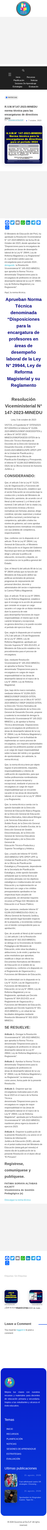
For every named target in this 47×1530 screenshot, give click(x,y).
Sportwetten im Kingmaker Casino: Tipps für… (30, 1498)
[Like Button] (25, 141)
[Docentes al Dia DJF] (23, 8)
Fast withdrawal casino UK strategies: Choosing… (30, 1483)
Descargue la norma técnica (18, 1200)
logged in (21, 1330)
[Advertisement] (23, 40)
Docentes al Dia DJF (15, 120)
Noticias (12, 97)
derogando (10, 265)
